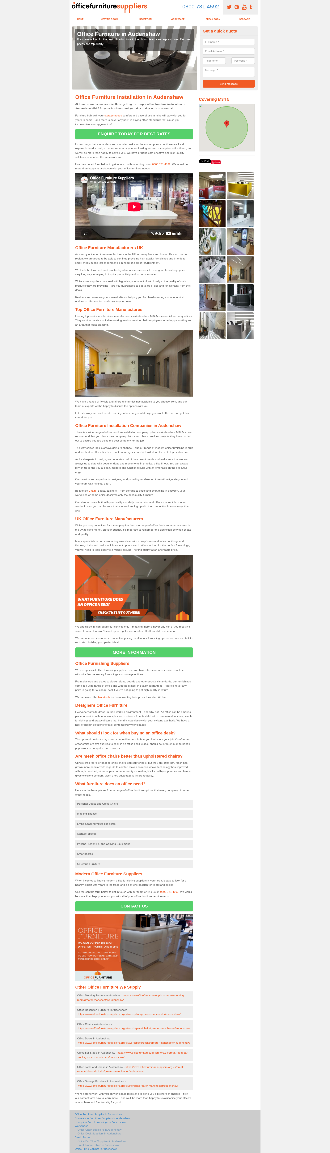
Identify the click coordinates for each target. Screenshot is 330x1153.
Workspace (177, 19)
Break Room (213, 19)
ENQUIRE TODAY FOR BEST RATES (134, 134)
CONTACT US (134, 906)
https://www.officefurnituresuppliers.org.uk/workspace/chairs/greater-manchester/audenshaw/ (134, 1028)
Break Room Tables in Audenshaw (98, 1144)
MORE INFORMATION (134, 652)
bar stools (104, 697)
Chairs (92, 490)
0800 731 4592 (200, 7)
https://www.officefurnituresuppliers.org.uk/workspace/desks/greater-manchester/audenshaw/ (134, 1042)
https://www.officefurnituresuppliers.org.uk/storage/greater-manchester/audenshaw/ (128, 1085)
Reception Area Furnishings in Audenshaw (100, 1122)
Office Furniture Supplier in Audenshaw (98, 1114)
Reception (145, 19)
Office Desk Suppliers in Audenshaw (99, 1133)
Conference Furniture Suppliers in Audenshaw (102, 1118)
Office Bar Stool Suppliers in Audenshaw (102, 1141)
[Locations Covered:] (74, 3)
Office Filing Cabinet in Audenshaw (96, 1148)
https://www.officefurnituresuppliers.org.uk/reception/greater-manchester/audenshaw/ (129, 1014)
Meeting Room (109, 19)
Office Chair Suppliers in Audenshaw (99, 1129)
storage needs (113, 115)
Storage (244, 19)
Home (80, 19)
